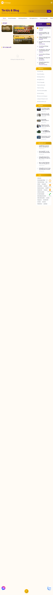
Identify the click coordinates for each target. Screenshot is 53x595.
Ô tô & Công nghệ (44, 18)
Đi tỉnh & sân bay (40, 93)
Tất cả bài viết (40, 71)
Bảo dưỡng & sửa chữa (42, 195)
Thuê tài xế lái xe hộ (41, 85)
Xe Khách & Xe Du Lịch (41, 101)
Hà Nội (39, 184)
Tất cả (4, 18)
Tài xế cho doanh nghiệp (42, 90)
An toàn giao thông (41, 180)
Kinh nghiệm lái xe (33, 18)
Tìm (49, 11)
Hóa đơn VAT (45, 199)
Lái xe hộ (39, 178)
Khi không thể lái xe (23, 18)
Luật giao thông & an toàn (42, 98)
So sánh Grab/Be (41, 193)
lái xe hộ (44, 201)
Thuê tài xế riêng (40, 87)
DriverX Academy (12, 18)
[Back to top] (26, 591)
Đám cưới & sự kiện (41, 197)
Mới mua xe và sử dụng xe (42, 96)
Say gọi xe (39, 199)
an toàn (39, 201)
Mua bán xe (40, 203)
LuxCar (47, 197)
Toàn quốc (44, 184)
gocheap (45, 203)
